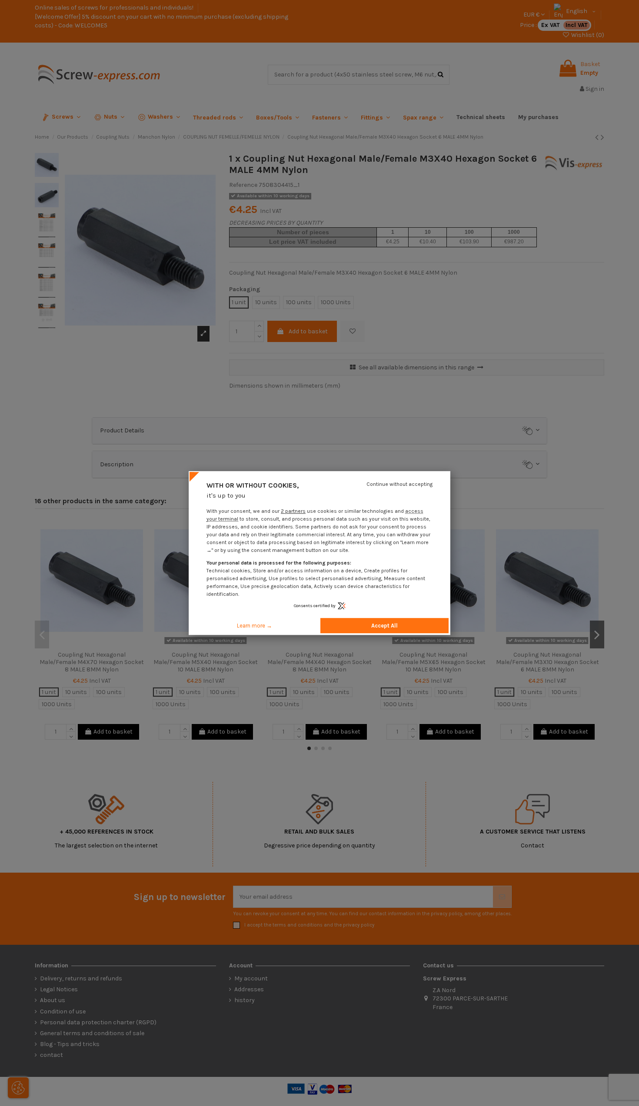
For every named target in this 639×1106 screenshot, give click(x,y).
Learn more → (254, 625)
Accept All (384, 625)
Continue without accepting (399, 484)
